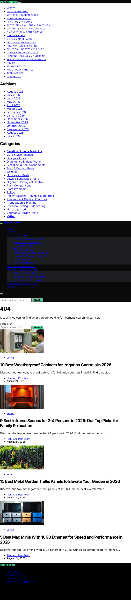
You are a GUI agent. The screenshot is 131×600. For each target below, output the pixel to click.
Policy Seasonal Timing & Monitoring (30, 195)
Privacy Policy (16, 66)
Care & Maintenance (19, 39)
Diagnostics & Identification (25, 32)
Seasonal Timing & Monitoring (26, 56)
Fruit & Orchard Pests (21, 42)
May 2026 (13, 102)
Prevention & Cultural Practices (28, 25)
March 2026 (15, 108)
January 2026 (16, 115)
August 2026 (15, 91)
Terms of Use (15, 73)
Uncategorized (16, 209)
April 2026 (13, 105)
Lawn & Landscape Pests (22, 52)
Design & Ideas (16, 35)
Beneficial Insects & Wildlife (25, 49)
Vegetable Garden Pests (22, 15)
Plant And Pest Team (18, 378)
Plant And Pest (9, 1)
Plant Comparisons (19, 22)
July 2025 (13, 136)
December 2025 (17, 119)
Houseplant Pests (19, 18)
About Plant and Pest (21, 69)
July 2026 (13, 95)
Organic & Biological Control (26, 28)
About (11, 229)
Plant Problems (17, 11)
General (12, 171)
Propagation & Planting (22, 45)
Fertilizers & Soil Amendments (26, 59)
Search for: (6, 296)
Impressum (14, 76)
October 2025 (16, 125)
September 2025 (18, 129)
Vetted (11, 8)
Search (38, 300)
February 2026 (16, 112)
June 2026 (14, 98)
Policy (11, 63)
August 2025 (15, 132)
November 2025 (17, 122)
